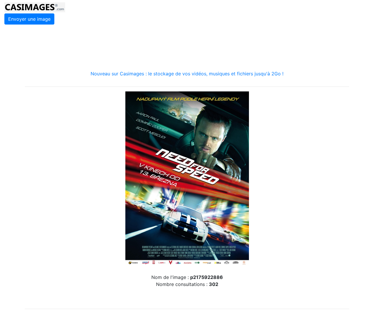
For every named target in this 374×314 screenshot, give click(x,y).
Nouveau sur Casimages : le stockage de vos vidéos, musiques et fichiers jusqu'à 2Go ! (187, 74)
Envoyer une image (29, 19)
